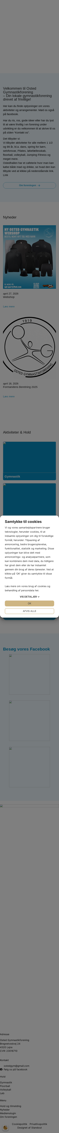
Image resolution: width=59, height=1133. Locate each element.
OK (29, 603)
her (36, 590)
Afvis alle (29, 611)
